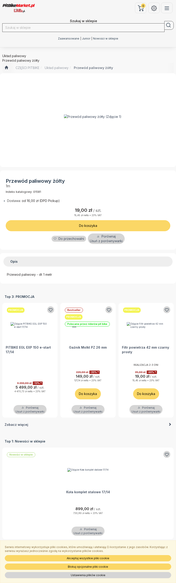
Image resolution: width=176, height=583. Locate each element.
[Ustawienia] (154, 8)
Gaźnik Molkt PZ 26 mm (88, 347)
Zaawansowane (68, 38)
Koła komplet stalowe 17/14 (88, 492)
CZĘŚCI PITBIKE (27, 68)
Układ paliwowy (57, 68)
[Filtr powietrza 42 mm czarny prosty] (146, 325)
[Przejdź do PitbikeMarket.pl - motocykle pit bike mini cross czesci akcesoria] (6, 68)
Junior (86, 38)
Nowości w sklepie (105, 38)
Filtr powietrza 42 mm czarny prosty (145, 349)
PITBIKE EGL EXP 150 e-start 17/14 (28, 349)
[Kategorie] (167, 8)
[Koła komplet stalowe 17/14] (88, 470)
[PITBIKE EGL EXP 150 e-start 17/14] (30, 325)
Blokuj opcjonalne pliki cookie (88, 566)
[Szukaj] (169, 25)
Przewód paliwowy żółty (93, 68)
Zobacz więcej (16, 425)
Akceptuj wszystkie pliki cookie (88, 558)
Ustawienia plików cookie (88, 575)
